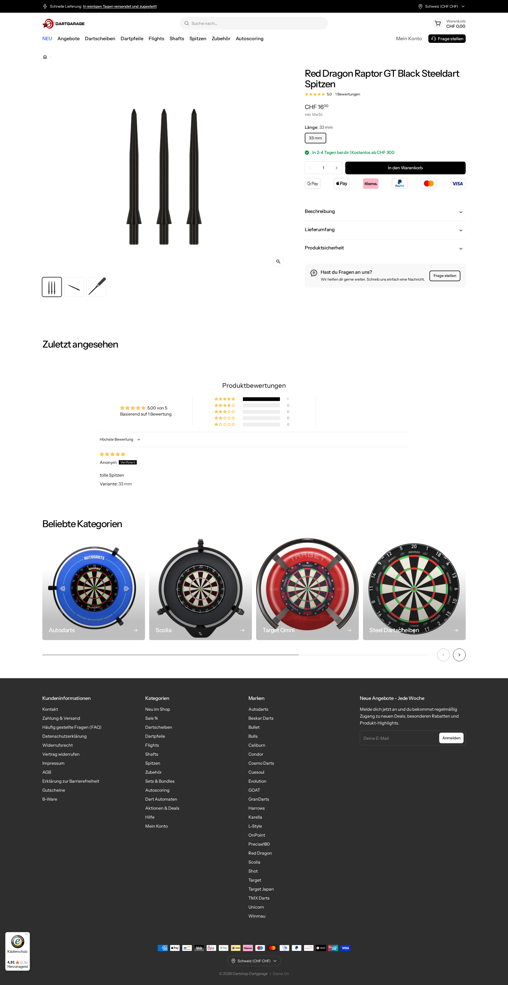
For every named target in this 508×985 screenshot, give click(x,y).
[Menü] (27, 935)
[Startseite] (45, 57)
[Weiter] (459, 655)
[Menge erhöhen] (336, 168)
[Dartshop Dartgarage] (63, 23)
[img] (112, 454)
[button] (385, 212)
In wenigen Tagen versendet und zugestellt (120, 6)
